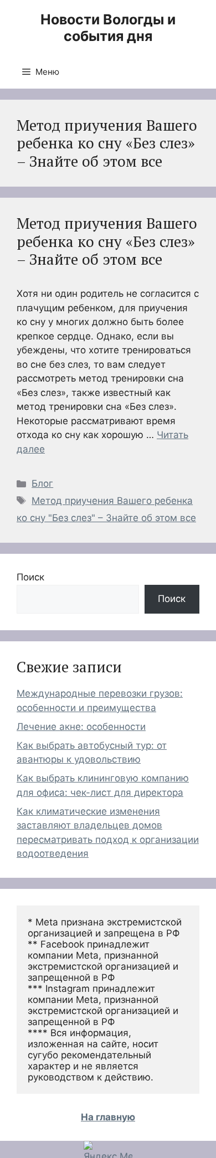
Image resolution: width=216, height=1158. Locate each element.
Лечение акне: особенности (81, 726)
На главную (108, 1117)
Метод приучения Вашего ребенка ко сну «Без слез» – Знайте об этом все (107, 241)
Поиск (30, 577)
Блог (42, 483)
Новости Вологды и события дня (108, 27)
